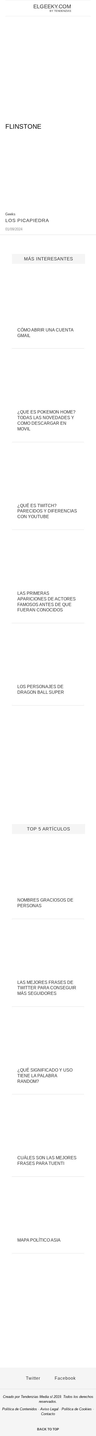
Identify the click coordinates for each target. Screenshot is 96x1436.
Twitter (32, 1378)
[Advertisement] (48, 67)
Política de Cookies (77, 1409)
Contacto (48, 1414)
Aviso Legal (49, 1409)
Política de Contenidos (19, 1409)
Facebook (64, 1378)
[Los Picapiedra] (48, 205)
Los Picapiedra (27, 220)
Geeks (10, 214)
